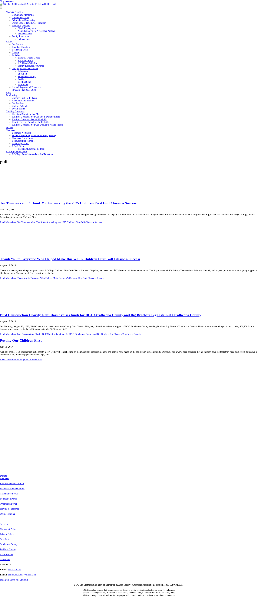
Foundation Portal (8, 498)
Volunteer (10, 130)
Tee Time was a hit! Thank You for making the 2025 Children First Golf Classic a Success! (69, 203)
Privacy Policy (7, 534)
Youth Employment (27, 28)
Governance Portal (9, 493)
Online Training (7, 514)
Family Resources (20, 36)
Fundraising (11, 95)
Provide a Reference (9, 509)
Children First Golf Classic (24, 98)
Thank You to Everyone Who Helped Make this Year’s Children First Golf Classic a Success (70, 259)
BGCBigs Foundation (16, 151)
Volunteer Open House (23, 138)
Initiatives (16, 55)
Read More (51, 222)
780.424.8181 (14, 569)
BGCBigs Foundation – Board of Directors (32, 154)
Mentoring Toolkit (20, 143)
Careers (15, 52)
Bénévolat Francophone (23, 141)
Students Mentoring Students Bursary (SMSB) (34, 135)
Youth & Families (14, 12)
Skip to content (7, 1)
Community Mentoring (23, 15)
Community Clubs (20, 17)
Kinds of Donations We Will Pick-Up (29, 119)
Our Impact (17, 44)
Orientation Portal (8, 503)
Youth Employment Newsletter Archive (36, 31)
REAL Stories (18, 146)
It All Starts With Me (27, 63)
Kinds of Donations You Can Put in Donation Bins (36, 116)
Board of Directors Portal (12, 483)
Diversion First (25, 33)
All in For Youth (25, 60)
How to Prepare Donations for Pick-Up (30, 122)
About (9, 41)
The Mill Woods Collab (29, 57)
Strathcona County (27, 76)
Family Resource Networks (31, 65)
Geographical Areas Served (25, 68)
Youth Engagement (21, 25)
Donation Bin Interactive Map (26, 114)
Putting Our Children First (21, 340)
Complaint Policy (8, 529)
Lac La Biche (24, 82)
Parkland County (8, 549)
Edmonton (23, 71)
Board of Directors (21, 47)
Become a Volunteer (21, 133)
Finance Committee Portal (12, 488)
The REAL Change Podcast (31, 149)
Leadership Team (20, 49)
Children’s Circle (20, 106)
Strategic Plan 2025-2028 (24, 90)
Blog (8, 92)
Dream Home (18, 108)
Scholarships (24, 39)
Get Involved (18, 103)
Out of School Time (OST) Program (29, 23)
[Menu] (1, 6)
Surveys (4, 524)
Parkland (22, 79)
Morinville (23, 84)
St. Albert (22, 74)
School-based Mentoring (23, 20)
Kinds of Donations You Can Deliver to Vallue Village (37, 124)
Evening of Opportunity (23, 100)
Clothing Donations (15, 111)
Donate (9, 127)
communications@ (17, 574)
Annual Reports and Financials (26, 87)
